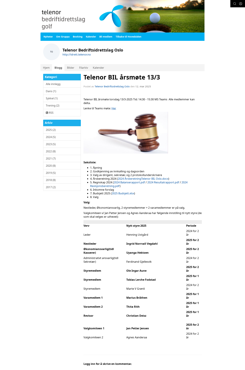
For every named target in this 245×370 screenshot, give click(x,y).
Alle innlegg (53, 84)
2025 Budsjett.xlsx (123, 193)
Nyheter (48, 36)
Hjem (46, 68)
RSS (51, 112)
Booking (77, 36)
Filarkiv (83, 68)
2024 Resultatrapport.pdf (163, 182)
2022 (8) (51, 151)
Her (114, 108)
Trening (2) (52, 105)
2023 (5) (51, 144)
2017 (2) (51, 187)
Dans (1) (51, 91)
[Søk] (235, 4)
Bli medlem (105, 36)
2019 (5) (51, 173)
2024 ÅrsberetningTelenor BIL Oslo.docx (143, 178)
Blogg (58, 68)
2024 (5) (51, 137)
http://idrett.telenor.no (76, 54)
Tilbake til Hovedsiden (128, 36)
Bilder (70, 68)
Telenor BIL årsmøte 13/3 (122, 77)
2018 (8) (51, 180)
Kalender (91, 36)
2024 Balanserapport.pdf (129, 182)
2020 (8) (51, 166)
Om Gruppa (63, 36)
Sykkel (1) (52, 98)
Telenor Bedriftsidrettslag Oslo (112, 86)
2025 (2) (51, 130)
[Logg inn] (241, 4)
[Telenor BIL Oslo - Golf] (122, 16)
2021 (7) (51, 158)
